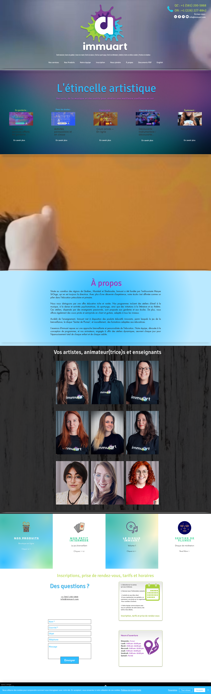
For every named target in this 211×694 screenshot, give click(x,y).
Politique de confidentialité (131, 690)
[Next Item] (29, 119)
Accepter (199, 690)
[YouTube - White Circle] (187, 16)
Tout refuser (186, 690)
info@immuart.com (70, 599)
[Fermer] (208, 690)
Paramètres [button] (172, 690)
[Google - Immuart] (183, 16)
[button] (190, 5)
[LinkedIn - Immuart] (175, 16)
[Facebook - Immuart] (179, 16)
